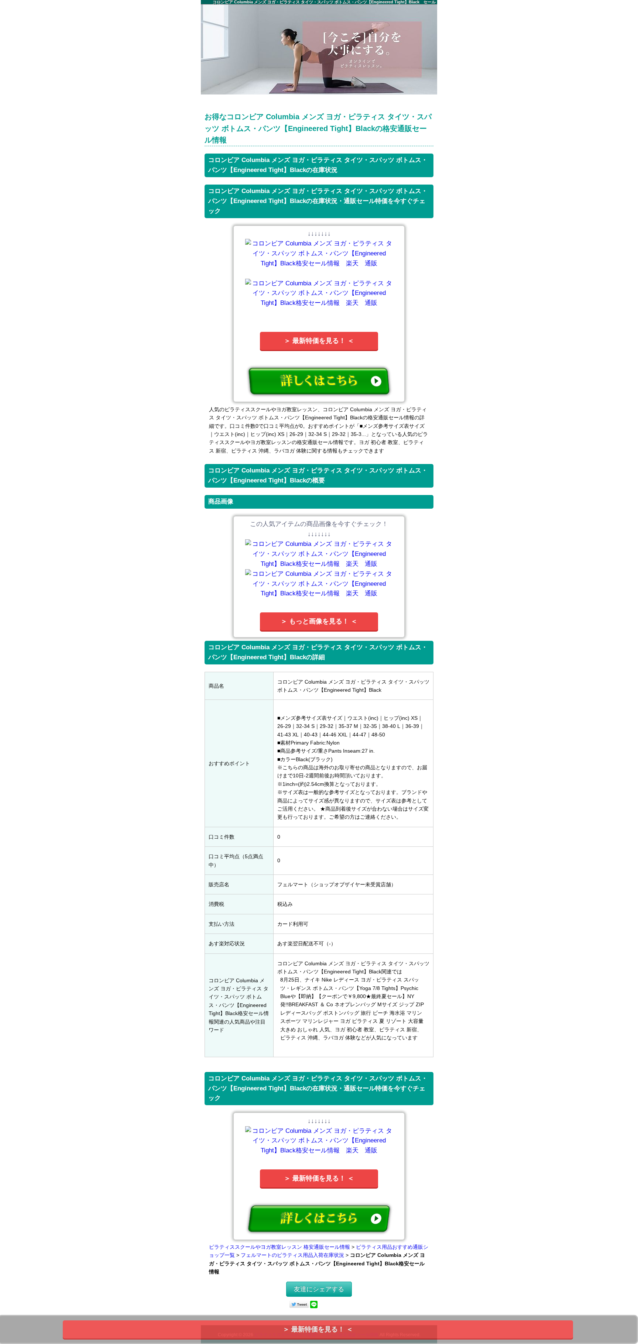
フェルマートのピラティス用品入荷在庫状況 (292, 1255)
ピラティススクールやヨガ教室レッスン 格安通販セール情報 (279, 1247)
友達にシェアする (319, 1289)
